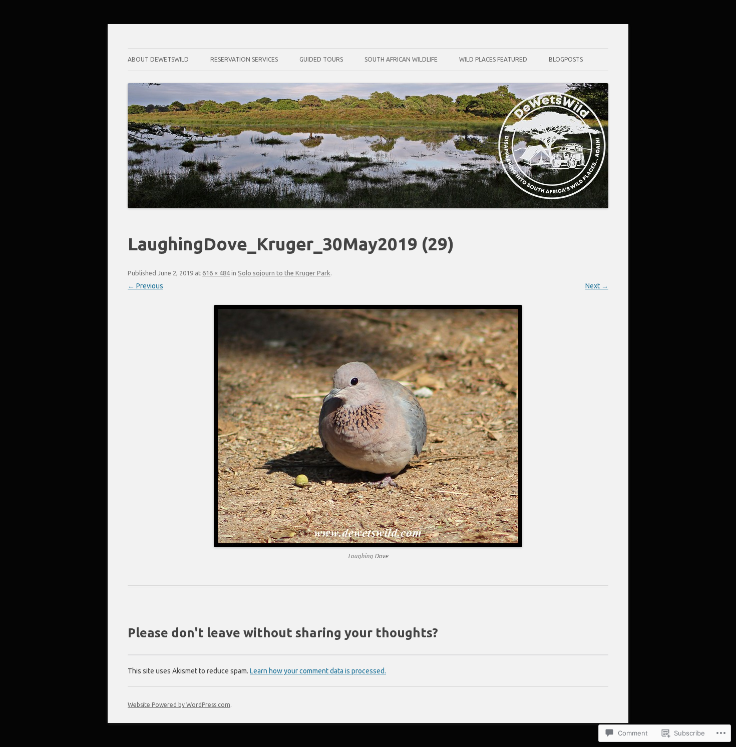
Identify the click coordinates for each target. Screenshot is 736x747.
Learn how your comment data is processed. (318, 671)
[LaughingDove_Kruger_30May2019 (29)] (368, 426)
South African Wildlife (401, 59)
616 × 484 (216, 272)
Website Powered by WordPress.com (179, 704)
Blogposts (566, 59)
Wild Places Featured (493, 59)
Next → (596, 286)
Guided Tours (321, 59)
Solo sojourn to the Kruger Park (284, 272)
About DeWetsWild (158, 59)
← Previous (145, 286)
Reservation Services (244, 59)
